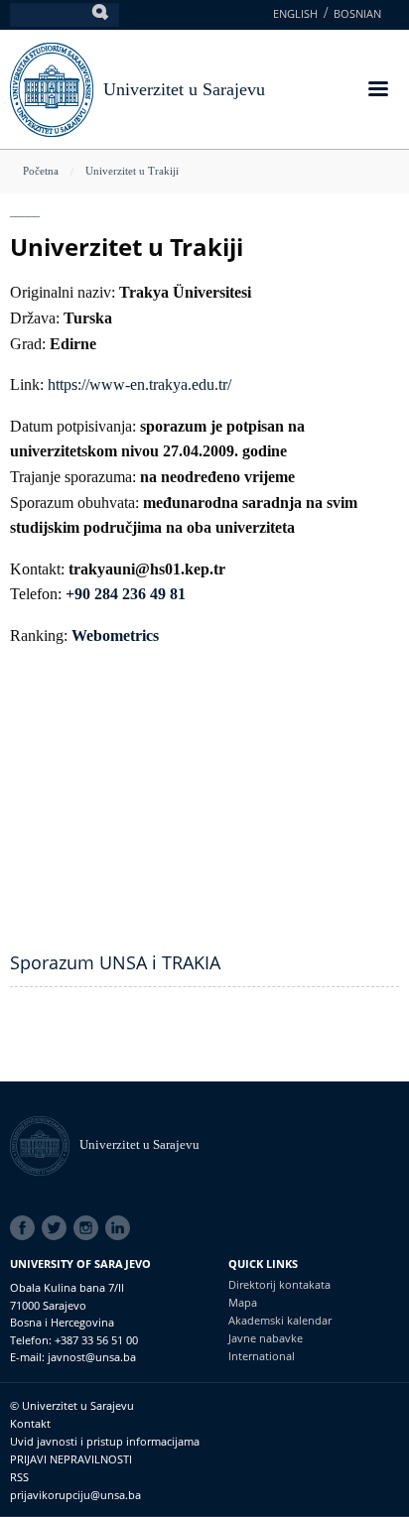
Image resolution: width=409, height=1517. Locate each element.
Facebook (26, 1228)
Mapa (242, 1302)
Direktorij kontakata (279, 1284)
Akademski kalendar (280, 1320)
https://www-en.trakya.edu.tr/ (139, 384)
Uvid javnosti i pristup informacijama (105, 1441)
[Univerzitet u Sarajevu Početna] (51, 87)
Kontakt (30, 1423)
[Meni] (377, 90)
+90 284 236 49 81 (126, 593)
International (261, 1355)
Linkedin (121, 1228)
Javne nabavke (265, 1337)
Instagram (89, 1228)
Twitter (57, 1228)
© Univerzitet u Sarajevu (72, 1405)
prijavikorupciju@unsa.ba (75, 1494)
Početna (41, 171)
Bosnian (357, 13)
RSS (19, 1476)
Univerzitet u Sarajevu (184, 89)
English (295, 13)
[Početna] (44, 1144)
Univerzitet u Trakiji (132, 171)
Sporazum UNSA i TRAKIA (115, 962)
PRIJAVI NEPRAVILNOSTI (71, 1459)
